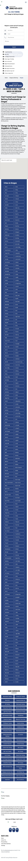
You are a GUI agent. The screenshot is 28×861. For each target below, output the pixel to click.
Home (6, 78)
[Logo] (9, 2)
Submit (14, 47)
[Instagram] (10, 830)
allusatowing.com (9, 850)
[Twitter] (13, 830)
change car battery (13, 78)
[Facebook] (17, 830)
